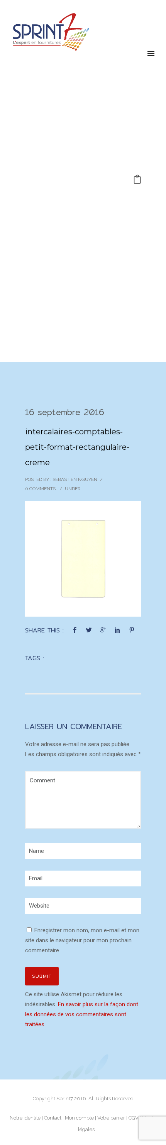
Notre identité (25, 1118)
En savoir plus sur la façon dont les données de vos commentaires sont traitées (81, 1014)
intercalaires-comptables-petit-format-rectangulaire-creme (77, 447)
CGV (134, 1118)
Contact (52, 1118)
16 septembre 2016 (64, 412)
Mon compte (79, 1118)
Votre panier (111, 1118)
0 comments (40, 488)
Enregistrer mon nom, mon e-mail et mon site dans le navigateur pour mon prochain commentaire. (82, 940)
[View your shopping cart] (137, 180)
